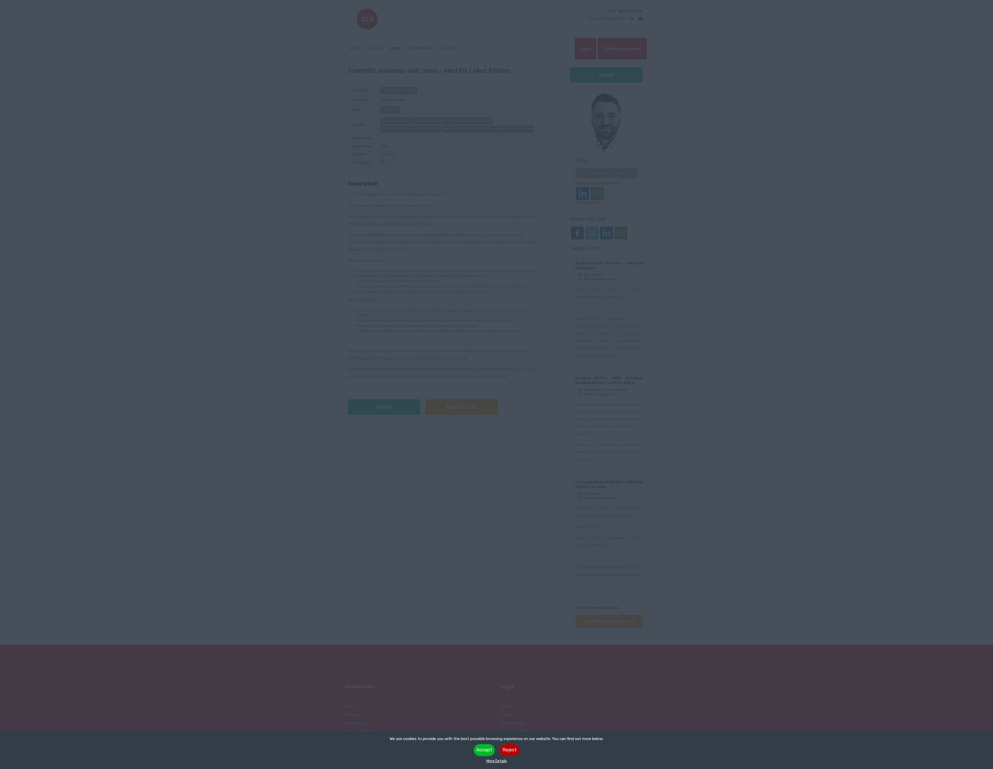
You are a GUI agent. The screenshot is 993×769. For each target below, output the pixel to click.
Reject (509, 750)
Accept (484, 750)
